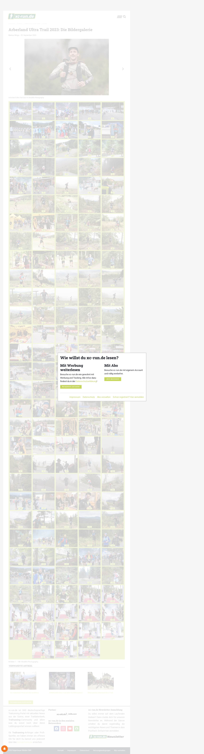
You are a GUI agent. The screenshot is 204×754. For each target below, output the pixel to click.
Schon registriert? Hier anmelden (128, 397)
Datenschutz (89, 397)
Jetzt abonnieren (112, 379)
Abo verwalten (103, 397)
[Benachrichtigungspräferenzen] (4, 748)
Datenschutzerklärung (86, 381)
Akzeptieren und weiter (71, 387)
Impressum (74, 397)
